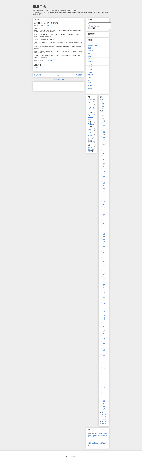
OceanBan (90, 61)
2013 (103, 417)
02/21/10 (104, 164)
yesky (89, 147)
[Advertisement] (53, 85)
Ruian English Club (92, 91)
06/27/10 (104, 272)
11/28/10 (104, 388)
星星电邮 (90, 435)
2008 (103, 106)
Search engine (90, 118)
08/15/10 (104, 324)
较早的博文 (79, 75)
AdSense (90, 99)
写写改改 (90, 56)
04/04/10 (104, 196)
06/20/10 (104, 266)
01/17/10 (104, 132)
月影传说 (90, 85)
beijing (89, 132)
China (89, 102)
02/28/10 (104, 170)
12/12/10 (104, 401)
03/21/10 (104, 183)
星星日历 (99, 433)
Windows (90, 128)
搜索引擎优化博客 (92, 45)
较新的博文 (37, 75)
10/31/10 (104, 363)
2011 (103, 412)
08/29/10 (104, 337)
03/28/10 (104, 189)
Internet (91, 110)
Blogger (69, 456)
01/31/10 (104, 145)
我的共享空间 (91, 75)
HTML (89, 108)
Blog (89, 101)
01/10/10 (104, 125)
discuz (89, 134)
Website (91, 124)
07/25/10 (104, 285)
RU (94, 114)
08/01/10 (104, 291)
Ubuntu (92, 122)
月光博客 (90, 88)
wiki (92, 146)
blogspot (90, 72)
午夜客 (89, 83)
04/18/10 (104, 208)
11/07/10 (104, 369)
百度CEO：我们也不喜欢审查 (104, 310)
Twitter (89, 77)
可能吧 (89, 48)
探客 (89, 80)
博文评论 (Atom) (60, 79)
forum (89, 137)
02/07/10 (104, 151)
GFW (89, 105)
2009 (103, 110)
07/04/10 (104, 278)
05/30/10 (104, 247)
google (90, 139)
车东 (89, 42)
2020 (103, 423)
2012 (103, 414)
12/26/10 (104, 407)
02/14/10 (104, 157)
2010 (103, 114)
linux (91, 142)
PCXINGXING (101, 435)
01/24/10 (104, 138)
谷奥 (89, 53)
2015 (103, 419)
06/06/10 (104, 253)
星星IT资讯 (90, 69)
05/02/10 (104, 221)
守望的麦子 (90, 64)
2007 (103, 103)
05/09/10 (104, 227)
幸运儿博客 (90, 66)
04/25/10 (104, 215)
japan (94, 141)
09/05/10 (104, 343)
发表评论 (38, 67)
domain (90, 135)
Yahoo (89, 129)
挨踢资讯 (91, 437)
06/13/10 (104, 259)
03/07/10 (104, 176)
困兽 (89, 58)
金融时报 (46, 25)
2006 (103, 99)
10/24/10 (104, 356)
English (89, 104)
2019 (103, 421)
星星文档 (104, 433)
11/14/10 (104, 375)
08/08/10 (104, 298)
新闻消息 (95, 435)
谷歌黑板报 (90, 50)
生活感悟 (91, 150)
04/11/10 (104, 202)
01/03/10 (104, 119)
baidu (89, 131)
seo (94, 144)
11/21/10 (104, 382)
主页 (58, 75)
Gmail (89, 107)
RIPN (89, 114)
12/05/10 (104, 394)
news (89, 144)
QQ (93, 112)
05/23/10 (104, 240)
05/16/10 (104, 234)
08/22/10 (104, 331)
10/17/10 (104, 350)
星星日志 (39, 7)
